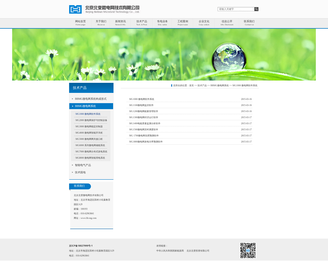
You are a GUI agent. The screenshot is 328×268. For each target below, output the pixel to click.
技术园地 (80, 172)
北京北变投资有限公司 (198, 250)
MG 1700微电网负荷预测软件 (144, 135)
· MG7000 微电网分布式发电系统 (90, 151)
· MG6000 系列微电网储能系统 (89, 145)
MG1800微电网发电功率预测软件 (146, 141)
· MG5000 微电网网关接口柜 (88, 139)
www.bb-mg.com (88, 218)
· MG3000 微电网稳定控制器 (88, 126)
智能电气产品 (83, 165)
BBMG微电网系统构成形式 (90, 98)
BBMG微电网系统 (85, 106)
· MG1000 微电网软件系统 (87, 114)
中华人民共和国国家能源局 (170, 250)
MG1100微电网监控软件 (141, 105)
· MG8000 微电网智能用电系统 (89, 158)
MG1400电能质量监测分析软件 (144, 123)
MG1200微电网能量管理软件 (143, 111)
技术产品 (202, 85)
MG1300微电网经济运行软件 (143, 117)
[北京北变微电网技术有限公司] (105, 13)
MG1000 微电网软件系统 (245, 85)
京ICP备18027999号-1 (81, 245)
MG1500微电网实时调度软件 (143, 129)
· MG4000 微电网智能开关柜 (88, 132)
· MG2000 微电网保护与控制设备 (90, 120)
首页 (191, 85)
